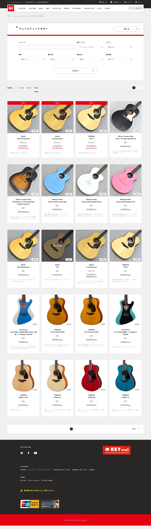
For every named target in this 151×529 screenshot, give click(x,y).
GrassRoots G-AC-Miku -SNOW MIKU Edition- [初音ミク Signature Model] (23, 332)
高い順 (29, 88)
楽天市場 (23, 480)
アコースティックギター (20, 16)
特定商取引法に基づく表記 (62, 469)
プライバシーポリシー (45, 469)
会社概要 (23, 469)
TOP (8, 16)
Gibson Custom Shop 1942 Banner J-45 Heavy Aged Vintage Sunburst (23, 202)
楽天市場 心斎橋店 (47, 480)
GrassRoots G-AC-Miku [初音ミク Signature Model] (125, 332)
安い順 (22, 88)
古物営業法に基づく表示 (79, 469)
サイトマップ (32, 469)
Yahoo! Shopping (33, 480)
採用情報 (92, 469)
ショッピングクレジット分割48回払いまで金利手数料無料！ (29, 2)
